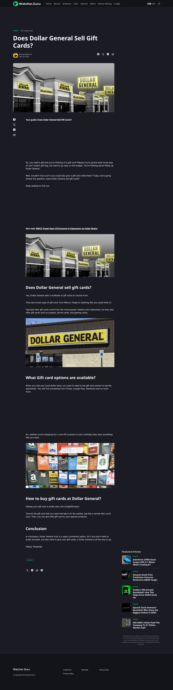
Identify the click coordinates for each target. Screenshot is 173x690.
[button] (151, 4)
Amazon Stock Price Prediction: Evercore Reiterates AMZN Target (145, 577)
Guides (15, 31)
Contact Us (67, 670)
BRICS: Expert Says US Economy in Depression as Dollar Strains (67, 228)
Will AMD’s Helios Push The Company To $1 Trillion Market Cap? (146, 625)
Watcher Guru (21, 669)
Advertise (84, 670)
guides (30, 560)
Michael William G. (25, 54)
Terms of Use (104, 670)
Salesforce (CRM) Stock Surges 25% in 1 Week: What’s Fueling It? (144, 562)
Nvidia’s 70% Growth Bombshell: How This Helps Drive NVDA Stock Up (145, 594)
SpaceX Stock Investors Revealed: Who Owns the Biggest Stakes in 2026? (145, 610)
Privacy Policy (68, 674)
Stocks (135, 556)
